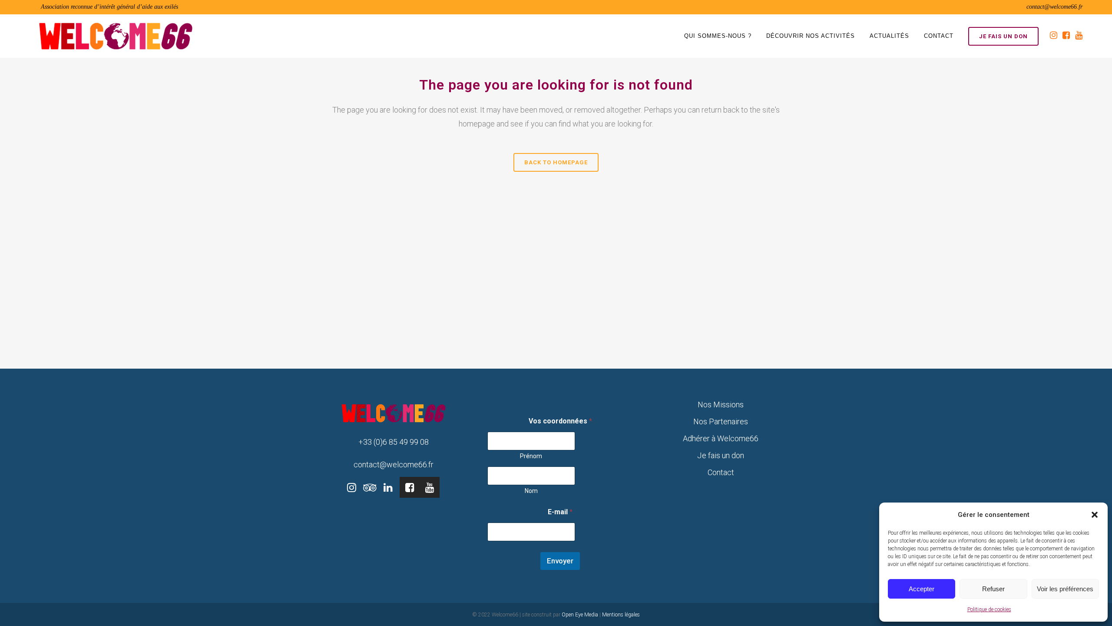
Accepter (921, 589)
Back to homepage (556, 162)
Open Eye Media (580, 615)
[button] (1094, 514)
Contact (721, 472)
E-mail (560, 512)
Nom (531, 490)
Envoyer (560, 560)
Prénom (531, 456)
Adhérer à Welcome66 (720, 438)
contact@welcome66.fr (1054, 6)
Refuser (993, 589)
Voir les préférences (1065, 589)
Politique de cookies (989, 609)
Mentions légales (621, 615)
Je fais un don (1003, 36)
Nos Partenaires (720, 421)
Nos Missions (721, 404)
